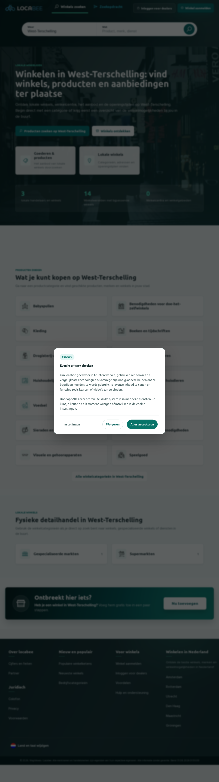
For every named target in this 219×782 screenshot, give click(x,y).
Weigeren (113, 424)
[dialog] (109, 391)
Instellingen (72, 424)
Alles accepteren (142, 424)
